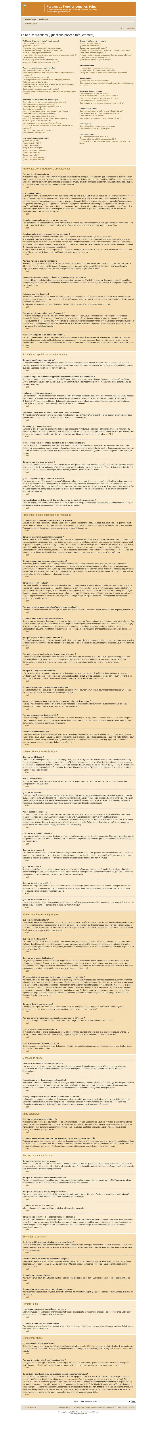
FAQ (121, 28)
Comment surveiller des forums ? (92, 116)
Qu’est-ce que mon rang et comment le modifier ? (41, 89)
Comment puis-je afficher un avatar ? (36, 87)
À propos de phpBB (120, 1349)
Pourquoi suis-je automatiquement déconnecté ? (40, 60)
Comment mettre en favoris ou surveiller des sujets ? (99, 113)
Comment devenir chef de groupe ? (93, 53)
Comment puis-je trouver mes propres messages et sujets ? (102, 103)
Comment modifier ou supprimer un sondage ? (40, 114)
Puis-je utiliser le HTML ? (32, 143)
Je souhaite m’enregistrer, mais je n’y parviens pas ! (42, 48)
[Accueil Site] (34, 7)
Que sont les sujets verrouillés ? (34, 157)
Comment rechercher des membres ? (94, 100)
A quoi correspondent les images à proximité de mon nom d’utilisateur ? (49, 84)
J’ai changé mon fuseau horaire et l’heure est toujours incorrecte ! (47, 80)
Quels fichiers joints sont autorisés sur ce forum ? (98, 126)
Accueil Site (30, 19)
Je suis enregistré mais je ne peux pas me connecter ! (43, 50)
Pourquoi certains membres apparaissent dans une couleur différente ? (106, 55)
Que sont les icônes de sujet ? (34, 159)
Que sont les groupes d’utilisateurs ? (93, 48)
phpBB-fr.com (82, 1413)
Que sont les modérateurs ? (90, 46)
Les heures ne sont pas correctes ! (36, 77)
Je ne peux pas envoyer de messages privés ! (97, 68)
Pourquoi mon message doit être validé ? (38, 130)
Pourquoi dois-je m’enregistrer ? (34, 43)
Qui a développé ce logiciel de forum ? (94, 137)
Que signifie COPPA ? (31, 46)
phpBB (108, 434)
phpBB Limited (89, 1346)
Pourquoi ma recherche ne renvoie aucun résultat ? (99, 96)
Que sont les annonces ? (32, 152)
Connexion (130, 28)
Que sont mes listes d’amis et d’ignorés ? (95, 81)
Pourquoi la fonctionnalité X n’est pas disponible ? (98, 139)
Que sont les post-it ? (30, 155)
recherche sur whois (70, 1379)
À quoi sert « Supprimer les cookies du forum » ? (41, 62)
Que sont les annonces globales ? (35, 150)
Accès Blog (43, 19)
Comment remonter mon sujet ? (34, 132)
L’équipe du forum (65, 1407)
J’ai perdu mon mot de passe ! (34, 57)
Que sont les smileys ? (31, 145)
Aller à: (76, 1401)
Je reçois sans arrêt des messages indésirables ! (98, 70)
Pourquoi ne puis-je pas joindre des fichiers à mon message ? (45, 118)
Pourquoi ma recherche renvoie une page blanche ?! (99, 98)
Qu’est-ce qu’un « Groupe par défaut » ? (95, 57)
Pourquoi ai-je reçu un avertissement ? (37, 121)
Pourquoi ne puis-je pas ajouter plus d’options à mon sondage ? (46, 111)
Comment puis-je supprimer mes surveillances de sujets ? (101, 118)
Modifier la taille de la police (132, 23)
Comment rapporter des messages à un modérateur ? (43, 123)
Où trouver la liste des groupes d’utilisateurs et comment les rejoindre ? (106, 50)
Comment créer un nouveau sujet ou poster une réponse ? (44, 102)
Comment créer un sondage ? (34, 109)
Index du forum (31, 24)
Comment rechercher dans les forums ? (94, 93)
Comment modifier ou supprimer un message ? (40, 104)
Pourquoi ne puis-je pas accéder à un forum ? (39, 116)
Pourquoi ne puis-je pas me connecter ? (37, 53)
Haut (27, 187)
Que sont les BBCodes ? (32, 141)
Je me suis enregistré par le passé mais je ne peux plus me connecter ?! (50, 55)
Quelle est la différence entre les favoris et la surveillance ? (101, 111)
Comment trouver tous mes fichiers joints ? (95, 128)
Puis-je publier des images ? (33, 148)
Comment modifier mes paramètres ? (36, 70)
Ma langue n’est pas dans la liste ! (35, 82)
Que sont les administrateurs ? (91, 43)
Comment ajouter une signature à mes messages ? (42, 107)
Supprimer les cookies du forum (86, 1407)
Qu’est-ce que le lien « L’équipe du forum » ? (96, 60)
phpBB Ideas (40, 1365)
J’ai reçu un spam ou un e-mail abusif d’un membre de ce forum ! (104, 73)
